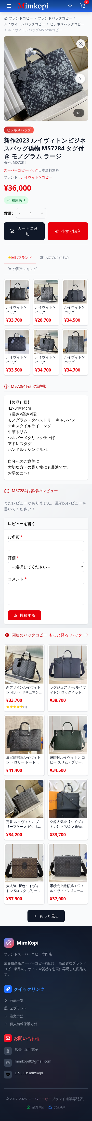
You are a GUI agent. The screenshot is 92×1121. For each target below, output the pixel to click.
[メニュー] (9, 6)
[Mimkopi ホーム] (33, 6)
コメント (17, 579)
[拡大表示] (80, 43)
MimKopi (28, 942)
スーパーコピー (40, 1098)
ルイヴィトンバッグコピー (24, 24)
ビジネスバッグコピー (67, 24)
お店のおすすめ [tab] (57, 257)
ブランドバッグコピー (55, 18)
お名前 (15, 536)
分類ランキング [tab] (25, 268)
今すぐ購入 (71, 231)
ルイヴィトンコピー (36, 177)
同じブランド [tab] (20, 257)
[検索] (70, 6)
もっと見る (49, 916)
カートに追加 (27, 231)
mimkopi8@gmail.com (33, 1061)
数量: (8, 213)
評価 (13, 557)
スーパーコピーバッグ (21, 170)
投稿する (27, 615)
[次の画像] (80, 79)
